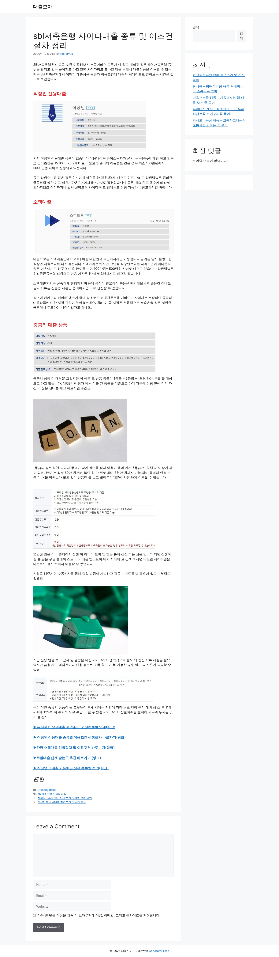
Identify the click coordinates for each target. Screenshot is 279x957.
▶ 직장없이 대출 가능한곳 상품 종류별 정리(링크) (71, 768)
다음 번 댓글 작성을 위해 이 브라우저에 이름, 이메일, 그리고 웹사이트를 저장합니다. (98, 915)
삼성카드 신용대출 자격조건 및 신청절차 (62, 802)
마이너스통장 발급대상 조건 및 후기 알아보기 (65, 798)
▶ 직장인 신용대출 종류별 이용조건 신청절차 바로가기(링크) (79, 737)
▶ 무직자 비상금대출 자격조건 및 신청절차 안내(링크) (74, 727)
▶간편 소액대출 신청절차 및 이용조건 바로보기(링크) (74, 748)
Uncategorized (47, 789)
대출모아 (42, 6)
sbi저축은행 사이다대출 (52, 794)
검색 (196, 27)
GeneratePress (159, 951)
